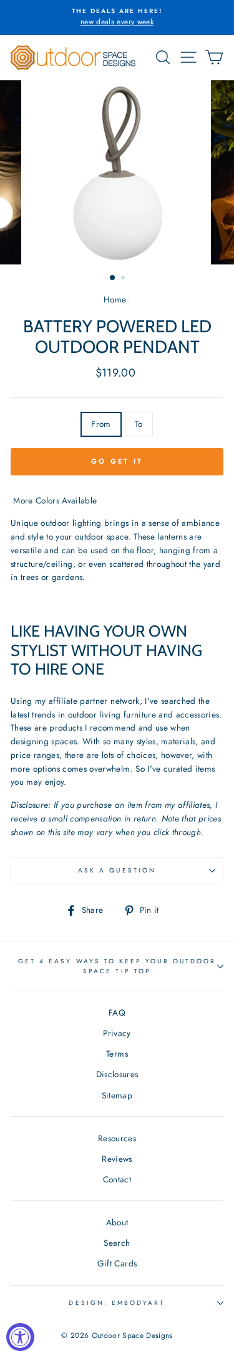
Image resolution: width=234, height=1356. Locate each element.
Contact (117, 1179)
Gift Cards (117, 1263)
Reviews (117, 1159)
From (100, 424)
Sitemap (117, 1095)
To (139, 424)
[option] (117, 17)
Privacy (116, 1033)
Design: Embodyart (117, 1302)
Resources (117, 1138)
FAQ (117, 1012)
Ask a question (117, 870)
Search (117, 1243)
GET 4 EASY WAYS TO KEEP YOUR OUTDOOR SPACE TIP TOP (117, 966)
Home (114, 299)
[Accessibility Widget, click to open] (20, 1337)
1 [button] (113, 278)
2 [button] (124, 279)
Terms (117, 1053)
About (117, 1222)
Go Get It (117, 461)
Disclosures (117, 1074)
